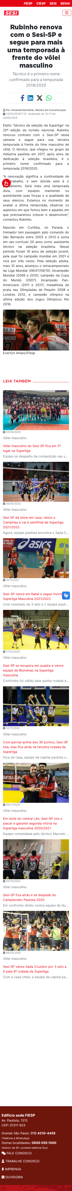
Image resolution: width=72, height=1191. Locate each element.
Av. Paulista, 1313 (14, 1120)
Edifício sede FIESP (18, 1115)
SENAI (65, 3)
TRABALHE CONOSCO (21, 1161)
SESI (53, 3)
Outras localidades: (29, 1145)
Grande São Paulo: (28, 1135)
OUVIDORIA (13, 1177)
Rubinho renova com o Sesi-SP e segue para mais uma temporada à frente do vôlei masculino (36, 46)
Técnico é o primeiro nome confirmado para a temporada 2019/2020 (36, 79)
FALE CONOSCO (19, 1153)
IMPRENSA (12, 1169)
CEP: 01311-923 (13, 1125)
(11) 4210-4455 (43, 1133)
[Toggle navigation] (66, 13)
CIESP (41, 3)
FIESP (28, 3)
